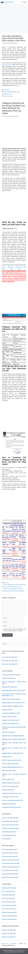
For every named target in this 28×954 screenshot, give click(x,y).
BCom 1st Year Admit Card (9, 860)
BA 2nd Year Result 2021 (8, 895)
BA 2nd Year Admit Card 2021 (10, 853)
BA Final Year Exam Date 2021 (22, 267)
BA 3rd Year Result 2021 (8, 898)
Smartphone (5, 94)
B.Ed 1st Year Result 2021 (9, 832)
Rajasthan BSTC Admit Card (9, 687)
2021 (17, 860)
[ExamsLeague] (7, 2)
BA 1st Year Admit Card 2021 (10, 849)
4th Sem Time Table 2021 (9, 933)
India (10, 94)
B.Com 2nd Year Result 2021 (9, 916)
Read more (16, 85)
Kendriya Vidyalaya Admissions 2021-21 (12, 767)
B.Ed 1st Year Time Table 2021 (10, 818)
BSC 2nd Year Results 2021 (9, 905)
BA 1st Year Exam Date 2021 (6, 267)
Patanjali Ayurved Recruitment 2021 (11, 793)
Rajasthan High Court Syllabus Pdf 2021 (12, 706)
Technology (7, 89)
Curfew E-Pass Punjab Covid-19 (10, 723)
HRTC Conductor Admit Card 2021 (11, 699)
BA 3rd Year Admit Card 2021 (10, 856)
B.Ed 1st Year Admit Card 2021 (10, 825)
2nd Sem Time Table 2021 (9, 930)
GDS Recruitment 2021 (8, 779)
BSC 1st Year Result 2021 (9, 902)
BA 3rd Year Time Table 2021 (9, 664)
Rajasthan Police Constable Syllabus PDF (13, 735)
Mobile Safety (16, 92)
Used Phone (9, 92)
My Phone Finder (6, 64)
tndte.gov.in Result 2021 (8, 678)
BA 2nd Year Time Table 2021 (10, 660)
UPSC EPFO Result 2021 (8, 732)
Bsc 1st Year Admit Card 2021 (10, 870)
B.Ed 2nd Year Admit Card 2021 (10, 828)
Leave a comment (8, 96)
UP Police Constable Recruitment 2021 (12, 800)
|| (12, 523)
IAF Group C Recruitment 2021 (10, 786)
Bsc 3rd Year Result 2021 (9, 909)
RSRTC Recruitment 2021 (9, 770)
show (16, 228)
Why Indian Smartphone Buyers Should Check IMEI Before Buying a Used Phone (13, 38)
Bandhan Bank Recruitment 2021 (11, 783)
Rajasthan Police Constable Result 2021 (12, 753)
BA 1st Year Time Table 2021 (9, 657)
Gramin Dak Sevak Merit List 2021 (11, 713)
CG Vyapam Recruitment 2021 (10, 796)
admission (6, 582)
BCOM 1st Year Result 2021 (9, 912)
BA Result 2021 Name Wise (9, 888)
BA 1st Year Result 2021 (8, 891)
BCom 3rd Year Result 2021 (9, 919)
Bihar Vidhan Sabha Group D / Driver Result (13, 690)
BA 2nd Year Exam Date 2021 (14, 267)
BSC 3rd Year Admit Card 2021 (10, 877)
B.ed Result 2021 (6, 838)
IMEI (5, 92)
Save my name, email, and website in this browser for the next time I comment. (15, 629)
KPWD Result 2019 (7, 756)
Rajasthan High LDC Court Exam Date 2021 (13, 702)
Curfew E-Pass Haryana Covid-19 (11, 720)
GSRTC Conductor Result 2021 (10, 763)
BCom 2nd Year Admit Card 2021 (11, 863)
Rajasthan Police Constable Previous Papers (14, 739)
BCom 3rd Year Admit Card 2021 (10, 867)
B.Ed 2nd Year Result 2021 (9, 835)
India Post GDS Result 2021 (9, 716)
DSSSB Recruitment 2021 (9, 803)
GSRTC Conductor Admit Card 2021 (11, 760)
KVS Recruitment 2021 (8, 790)
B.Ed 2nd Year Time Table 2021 (10, 821)
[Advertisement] (14, 18)
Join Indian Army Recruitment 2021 (11, 807)
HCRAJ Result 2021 (7, 709)
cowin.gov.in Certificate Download (11, 674)
